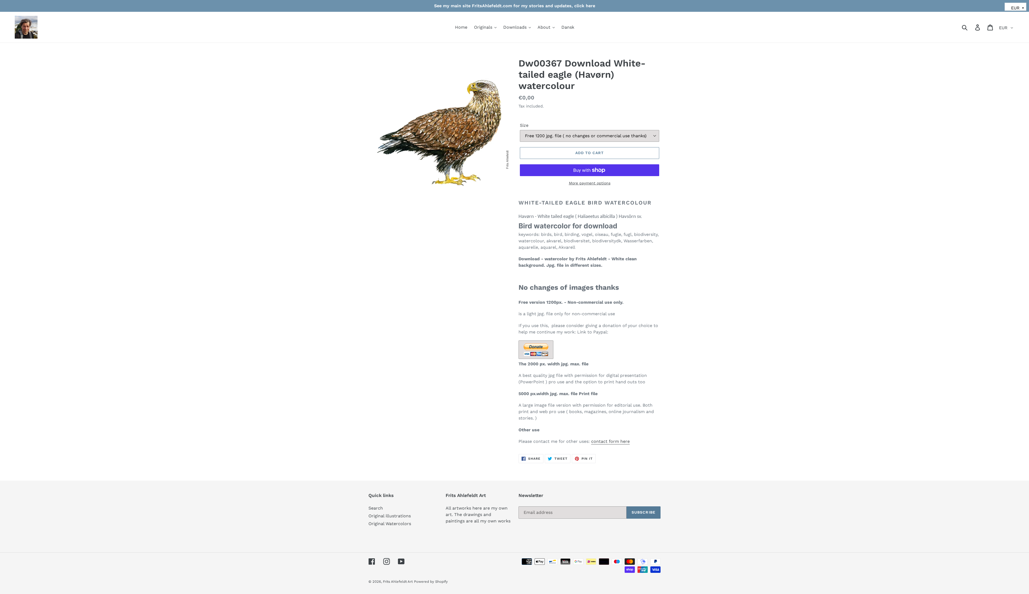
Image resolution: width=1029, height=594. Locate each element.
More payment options (589, 183)
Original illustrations (389, 515)
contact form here (610, 441)
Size (524, 125)
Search (375, 508)
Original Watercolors (389, 523)
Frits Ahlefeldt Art (398, 582)
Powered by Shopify (431, 582)
